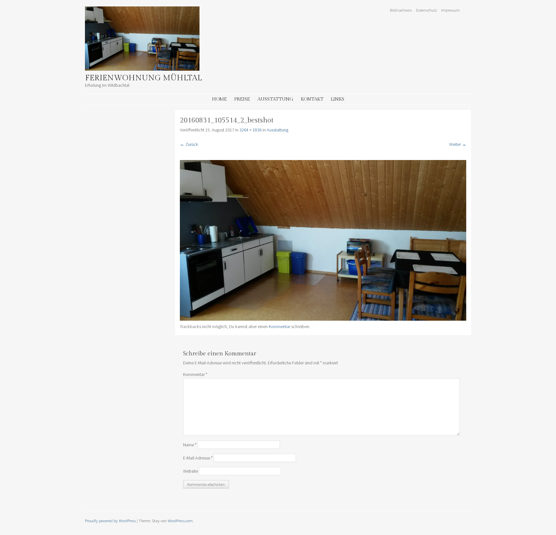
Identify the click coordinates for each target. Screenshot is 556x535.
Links (337, 99)
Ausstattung (275, 99)
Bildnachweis (401, 10)
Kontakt (312, 99)
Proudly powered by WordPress (110, 520)
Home (219, 99)
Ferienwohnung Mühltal (143, 78)
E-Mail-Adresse (198, 458)
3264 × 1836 (250, 130)
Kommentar (279, 326)
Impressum (450, 10)
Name (190, 445)
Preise (242, 99)
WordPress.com (180, 520)
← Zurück (189, 144)
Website (190, 471)
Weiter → (457, 144)
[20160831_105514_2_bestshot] (323, 319)
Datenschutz (426, 10)
